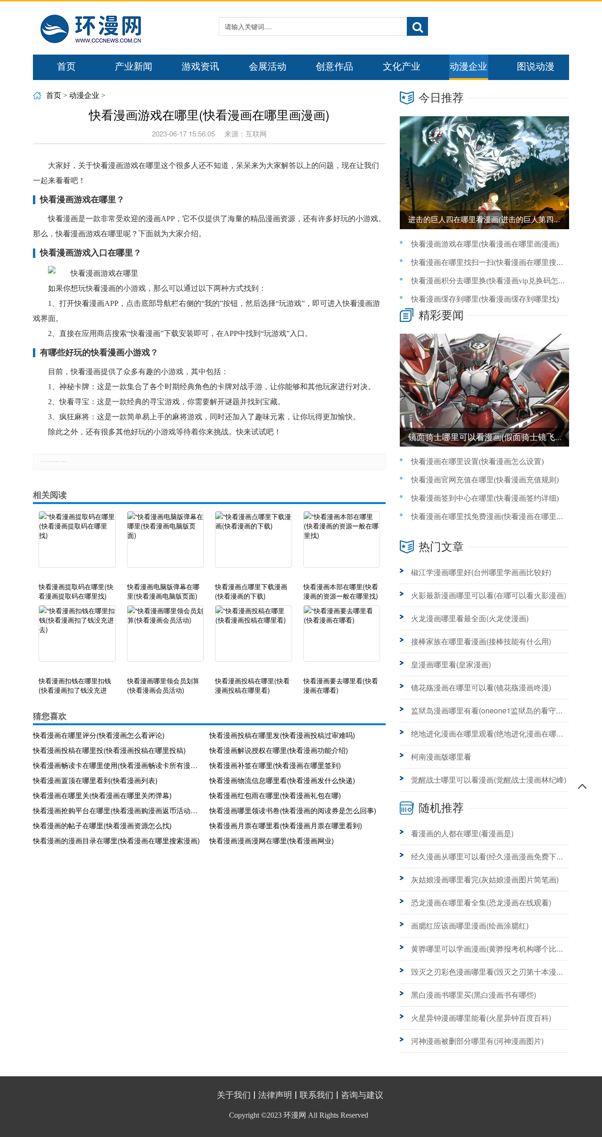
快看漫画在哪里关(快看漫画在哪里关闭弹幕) (102, 795)
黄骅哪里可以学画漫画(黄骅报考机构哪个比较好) (492, 948)
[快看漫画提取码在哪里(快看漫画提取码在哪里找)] (77, 544)
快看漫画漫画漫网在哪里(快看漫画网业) (271, 840)
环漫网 (295, 1115)
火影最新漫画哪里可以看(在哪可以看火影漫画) (488, 595)
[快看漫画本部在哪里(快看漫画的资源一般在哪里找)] (341, 544)
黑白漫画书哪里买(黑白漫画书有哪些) (473, 994)
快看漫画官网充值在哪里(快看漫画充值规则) (485, 480)
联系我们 (316, 1095)
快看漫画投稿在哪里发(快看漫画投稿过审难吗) (282, 735)
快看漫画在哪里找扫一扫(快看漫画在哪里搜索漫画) (496, 262)
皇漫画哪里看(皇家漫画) (451, 664)
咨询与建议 (362, 1095)
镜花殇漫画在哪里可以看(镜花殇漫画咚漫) (481, 687)
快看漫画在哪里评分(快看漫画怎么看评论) (99, 735)
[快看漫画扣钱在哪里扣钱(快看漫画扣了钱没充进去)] (77, 638)
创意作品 (334, 66)
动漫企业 (468, 66)
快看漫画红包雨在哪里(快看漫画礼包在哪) (275, 795)
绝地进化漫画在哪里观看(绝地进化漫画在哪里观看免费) (503, 733)
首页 (66, 66)
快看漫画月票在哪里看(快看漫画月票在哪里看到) (285, 825)
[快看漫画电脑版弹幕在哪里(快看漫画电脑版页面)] (165, 544)
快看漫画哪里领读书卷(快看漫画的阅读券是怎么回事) (292, 810)
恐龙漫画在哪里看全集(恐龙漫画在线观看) (481, 902)
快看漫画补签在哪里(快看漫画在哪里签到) (275, 765)
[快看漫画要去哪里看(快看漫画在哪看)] (341, 638)
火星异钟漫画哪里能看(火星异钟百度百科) (481, 1017)
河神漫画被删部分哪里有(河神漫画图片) (477, 1040)
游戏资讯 (200, 66)
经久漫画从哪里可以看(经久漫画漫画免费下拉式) (492, 856)
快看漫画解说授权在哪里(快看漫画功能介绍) (278, 750)
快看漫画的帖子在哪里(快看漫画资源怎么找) (102, 825)
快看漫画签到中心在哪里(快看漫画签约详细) (485, 498)
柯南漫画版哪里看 (441, 756)
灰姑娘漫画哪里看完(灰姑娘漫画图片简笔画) (485, 879)
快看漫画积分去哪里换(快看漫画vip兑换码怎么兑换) (497, 281)
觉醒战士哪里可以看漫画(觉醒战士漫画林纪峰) (488, 779)
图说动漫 (535, 66)
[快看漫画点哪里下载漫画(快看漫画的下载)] (253, 544)
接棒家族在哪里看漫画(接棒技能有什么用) (481, 641)
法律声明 (275, 1095)
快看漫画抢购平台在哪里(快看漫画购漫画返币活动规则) (117, 810)
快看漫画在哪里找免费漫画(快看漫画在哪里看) (488, 516)
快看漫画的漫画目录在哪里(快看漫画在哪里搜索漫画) (116, 840)
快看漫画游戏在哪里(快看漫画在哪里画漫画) (485, 244)
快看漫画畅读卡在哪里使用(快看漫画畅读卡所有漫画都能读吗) (117, 765)
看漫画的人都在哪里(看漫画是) (462, 833)
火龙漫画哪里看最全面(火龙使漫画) (470, 618)
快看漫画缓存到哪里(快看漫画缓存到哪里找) (485, 299)
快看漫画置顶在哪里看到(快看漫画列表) (95, 780)
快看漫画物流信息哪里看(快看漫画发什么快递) (282, 780)
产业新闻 (133, 66)
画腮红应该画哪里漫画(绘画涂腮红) (470, 925)
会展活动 (267, 66)
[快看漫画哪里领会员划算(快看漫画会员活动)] (165, 638)
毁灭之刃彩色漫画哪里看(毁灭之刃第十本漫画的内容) (500, 971)
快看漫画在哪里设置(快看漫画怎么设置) (477, 461)
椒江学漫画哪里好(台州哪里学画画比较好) (481, 572)
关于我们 (234, 1095)
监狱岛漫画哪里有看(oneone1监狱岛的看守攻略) (492, 710)
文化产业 (401, 66)
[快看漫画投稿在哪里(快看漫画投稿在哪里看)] (253, 638)
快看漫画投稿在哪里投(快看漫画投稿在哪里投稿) (109, 750)
